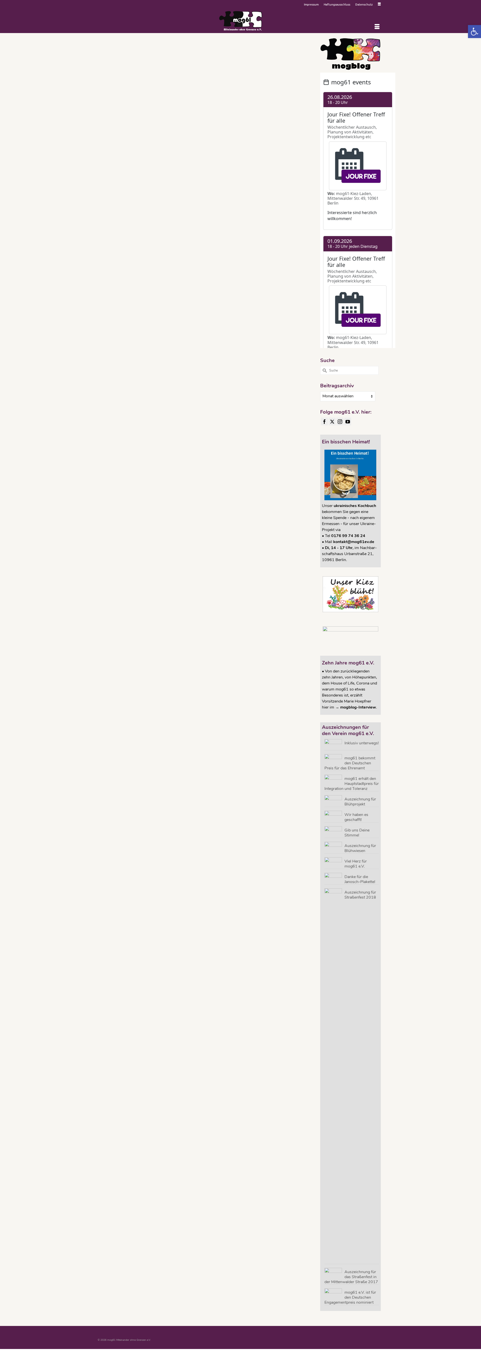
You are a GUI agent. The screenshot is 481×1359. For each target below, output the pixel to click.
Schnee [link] (279, 124)
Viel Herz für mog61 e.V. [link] (355, 864)
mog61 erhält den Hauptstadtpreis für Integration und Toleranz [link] (351, 783)
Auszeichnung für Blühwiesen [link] (360, 848)
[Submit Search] (324, 370)
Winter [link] (299, 124)
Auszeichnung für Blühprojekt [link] (360, 801)
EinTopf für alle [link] (276, 118)
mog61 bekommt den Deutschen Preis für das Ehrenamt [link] (349, 763)
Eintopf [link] (263, 118)
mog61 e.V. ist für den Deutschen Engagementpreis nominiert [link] (350, 1297)
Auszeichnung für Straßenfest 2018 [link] (360, 895)
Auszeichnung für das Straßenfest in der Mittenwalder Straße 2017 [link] (351, 1276)
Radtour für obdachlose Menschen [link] (253, 124)
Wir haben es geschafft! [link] (356, 817)
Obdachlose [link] (226, 124)
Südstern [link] (289, 124)
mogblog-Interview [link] (358, 707)
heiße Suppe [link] (301, 118)
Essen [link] (289, 118)
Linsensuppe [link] (196, 124)
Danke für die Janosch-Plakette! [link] (359, 879)
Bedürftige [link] (198, 118)
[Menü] (377, 27)
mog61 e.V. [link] (211, 124)
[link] (474, 31)
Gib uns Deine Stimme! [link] (357, 832)
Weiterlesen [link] (290, 95)
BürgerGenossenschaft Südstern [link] (239, 118)
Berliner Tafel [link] (212, 118)
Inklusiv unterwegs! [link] (361, 743)
